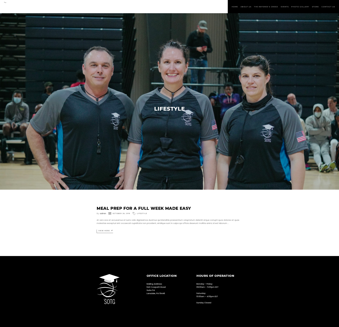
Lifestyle (142, 213)
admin (103, 213)
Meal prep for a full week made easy (144, 208)
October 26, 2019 (121, 213)
